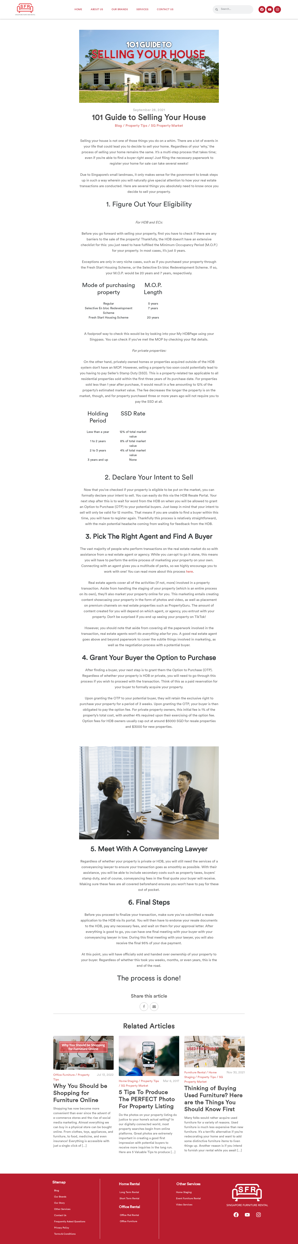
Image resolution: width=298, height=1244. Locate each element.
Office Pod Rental (129, 1215)
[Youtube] (269, 9)
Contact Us (165, 9)
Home (78, 9)
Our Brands (120, 9)
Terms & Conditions (65, 1234)
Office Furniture (64, 1074)
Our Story (59, 1203)
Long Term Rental (129, 1192)
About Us (97, 9)
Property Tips (137, 125)
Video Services (184, 1205)
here (189, 571)
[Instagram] (277, 9)
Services (142, 9)
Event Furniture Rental (188, 1198)
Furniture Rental (195, 1072)
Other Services (62, 1209)
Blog (118, 125)
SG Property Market (167, 125)
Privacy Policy (61, 1228)
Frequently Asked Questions (69, 1221)
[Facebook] (262, 9)
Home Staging (129, 1081)
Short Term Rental (129, 1198)
